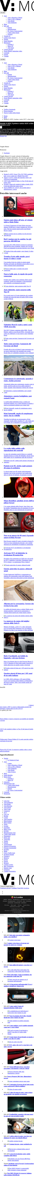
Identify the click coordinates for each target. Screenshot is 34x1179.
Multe (5, 851)
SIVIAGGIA (28, 901)
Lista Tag (6, 801)
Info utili (6, 26)
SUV (5, 812)
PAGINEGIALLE (16, 899)
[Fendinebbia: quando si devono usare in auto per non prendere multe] (19, 1104)
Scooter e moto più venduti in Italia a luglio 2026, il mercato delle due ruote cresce (18, 185)
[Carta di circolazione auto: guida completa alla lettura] (19, 1150)
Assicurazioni (8, 844)
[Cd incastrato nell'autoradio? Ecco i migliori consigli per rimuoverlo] (19, 980)
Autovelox (7, 839)
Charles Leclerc (8, 864)
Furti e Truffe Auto (9, 853)
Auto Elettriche (12, 22)
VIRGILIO (10, 899)
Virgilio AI (7, 36)
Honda (2, 136)
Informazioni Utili (9, 783)
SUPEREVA (23, 902)
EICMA (6, 831)
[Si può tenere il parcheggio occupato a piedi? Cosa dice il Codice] (19, 1032)
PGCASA (5, 901)
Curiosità (6, 53)
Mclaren (6, 863)
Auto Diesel (7, 807)
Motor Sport (7, 777)
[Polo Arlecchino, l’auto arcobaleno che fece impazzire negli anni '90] (19, 970)
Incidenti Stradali (9, 854)
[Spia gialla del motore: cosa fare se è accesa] (19, 955)
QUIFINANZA (11, 902)
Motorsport (7, 43)
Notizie (6, 39)
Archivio (26, 888)
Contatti (6, 56)
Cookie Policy (26, 905)
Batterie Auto (8, 868)
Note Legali (13, 905)
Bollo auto (7, 838)
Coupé (6, 817)
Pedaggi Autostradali (10, 848)
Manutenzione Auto (10, 833)
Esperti (6, 54)
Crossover (7, 811)
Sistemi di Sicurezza (10, 846)
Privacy (19, 905)
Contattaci (14, 888)
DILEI (24, 901)
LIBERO (5, 899)
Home (5, 116)
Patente (10, 27)
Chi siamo (6, 905)
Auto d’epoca (12, 772)
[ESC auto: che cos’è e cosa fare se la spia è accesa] (19, 1042)
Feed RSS (20, 888)
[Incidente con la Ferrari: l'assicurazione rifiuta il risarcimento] (19, 1159)
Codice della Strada (13, 32)
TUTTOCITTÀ (19, 901)
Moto (5, 24)
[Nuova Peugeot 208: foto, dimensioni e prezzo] (19, 1072)
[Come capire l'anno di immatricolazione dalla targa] (19, 996)
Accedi (3, 12)
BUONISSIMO (17, 902)
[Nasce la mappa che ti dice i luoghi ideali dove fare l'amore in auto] (19, 1012)
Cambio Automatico (10, 871)
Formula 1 (11, 44)
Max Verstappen (9, 866)
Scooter (6, 826)
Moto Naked (7, 822)
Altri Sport (11, 48)
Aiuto (23, 906)
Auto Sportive (8, 819)
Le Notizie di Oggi (13, 760)
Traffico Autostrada (9, 109)
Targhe (6, 841)
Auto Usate (7, 809)
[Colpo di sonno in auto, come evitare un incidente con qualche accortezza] (19, 1089)
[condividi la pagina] (1, 127)
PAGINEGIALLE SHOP (26, 899)
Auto (5, 16)
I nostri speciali (8, 49)
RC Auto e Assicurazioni (15, 31)
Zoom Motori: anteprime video (13, 51)
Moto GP (10, 46)
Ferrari (6, 859)
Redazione (7, 793)
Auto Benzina (8, 806)
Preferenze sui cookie (15, 906)
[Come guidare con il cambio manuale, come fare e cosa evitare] (19, 1021)
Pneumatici (7, 836)
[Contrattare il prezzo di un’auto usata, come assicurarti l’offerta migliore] (19, 1081)
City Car (6, 814)
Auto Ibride (11, 21)
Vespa (5, 824)
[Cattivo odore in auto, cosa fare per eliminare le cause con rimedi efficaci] (19, 1126)
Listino (10, 763)
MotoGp (6, 858)
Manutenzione (12, 29)
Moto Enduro (8, 821)
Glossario (6, 782)
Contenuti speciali (5, 888)
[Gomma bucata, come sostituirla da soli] (19, 1141)
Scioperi (10, 34)
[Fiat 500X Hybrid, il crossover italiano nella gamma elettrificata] (19, 1169)
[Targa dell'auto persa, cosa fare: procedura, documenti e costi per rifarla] (19, 1056)
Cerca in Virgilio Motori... (7, 886)
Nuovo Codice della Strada (12, 113)
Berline (6, 816)
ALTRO (3, 59)
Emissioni (7, 869)
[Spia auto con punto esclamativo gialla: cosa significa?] (19, 925)
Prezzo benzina (8, 111)
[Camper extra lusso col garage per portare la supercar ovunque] (19, 940)
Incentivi (6, 849)
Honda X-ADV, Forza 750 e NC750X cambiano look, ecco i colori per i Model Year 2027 (18, 175)
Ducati (6, 861)
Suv (5, 136)
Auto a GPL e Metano (14, 19)
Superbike (7, 827)
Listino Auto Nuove (10, 38)
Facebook (7, 153)
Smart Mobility (8, 41)
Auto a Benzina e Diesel (15, 17)
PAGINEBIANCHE (12, 901)
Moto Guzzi (7, 829)
